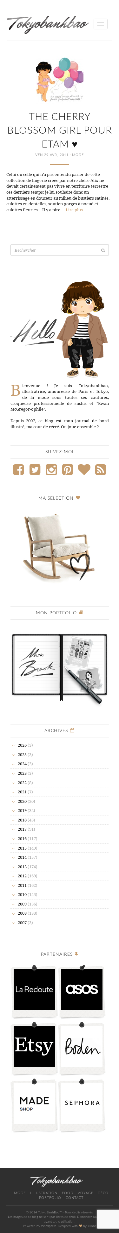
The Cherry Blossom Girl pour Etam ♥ (59, 130)
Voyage (85, 1193)
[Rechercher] (103, 250)
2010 (22, 894)
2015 (22, 848)
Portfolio (50, 1198)
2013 (22, 866)
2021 (22, 792)
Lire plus (74, 210)
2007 (22, 922)
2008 (22, 913)
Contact (74, 1198)
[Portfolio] (59, 666)
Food (67, 1193)
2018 (22, 820)
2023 (22, 773)
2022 (22, 782)
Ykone (92, 1226)
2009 (22, 904)
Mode (78, 155)
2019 (22, 810)
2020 (22, 801)
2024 (22, 764)
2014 (22, 857)
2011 (22, 885)
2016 (22, 838)
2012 (22, 876)
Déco (103, 1193)
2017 (22, 829)
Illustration (43, 1193)
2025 (22, 754)
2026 (22, 745)
